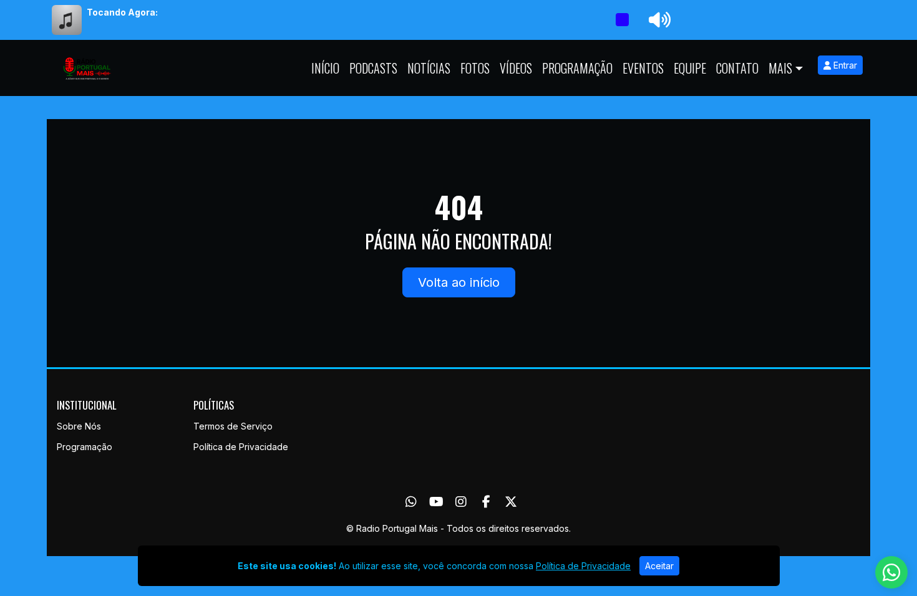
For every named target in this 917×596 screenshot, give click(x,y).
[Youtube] (436, 501)
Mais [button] (780, 68)
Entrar (844, 65)
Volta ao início (459, 282)
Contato (737, 68)
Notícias (428, 68)
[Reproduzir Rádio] (622, 20)
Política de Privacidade (240, 446)
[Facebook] (486, 501)
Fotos (475, 68)
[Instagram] (461, 501)
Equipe (690, 68)
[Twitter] (511, 501)
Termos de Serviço (233, 426)
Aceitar (659, 565)
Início (325, 68)
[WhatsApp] (411, 501)
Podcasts (373, 68)
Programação (577, 68)
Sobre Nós (79, 426)
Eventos (643, 68)
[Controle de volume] (657, 20)
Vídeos (516, 68)
